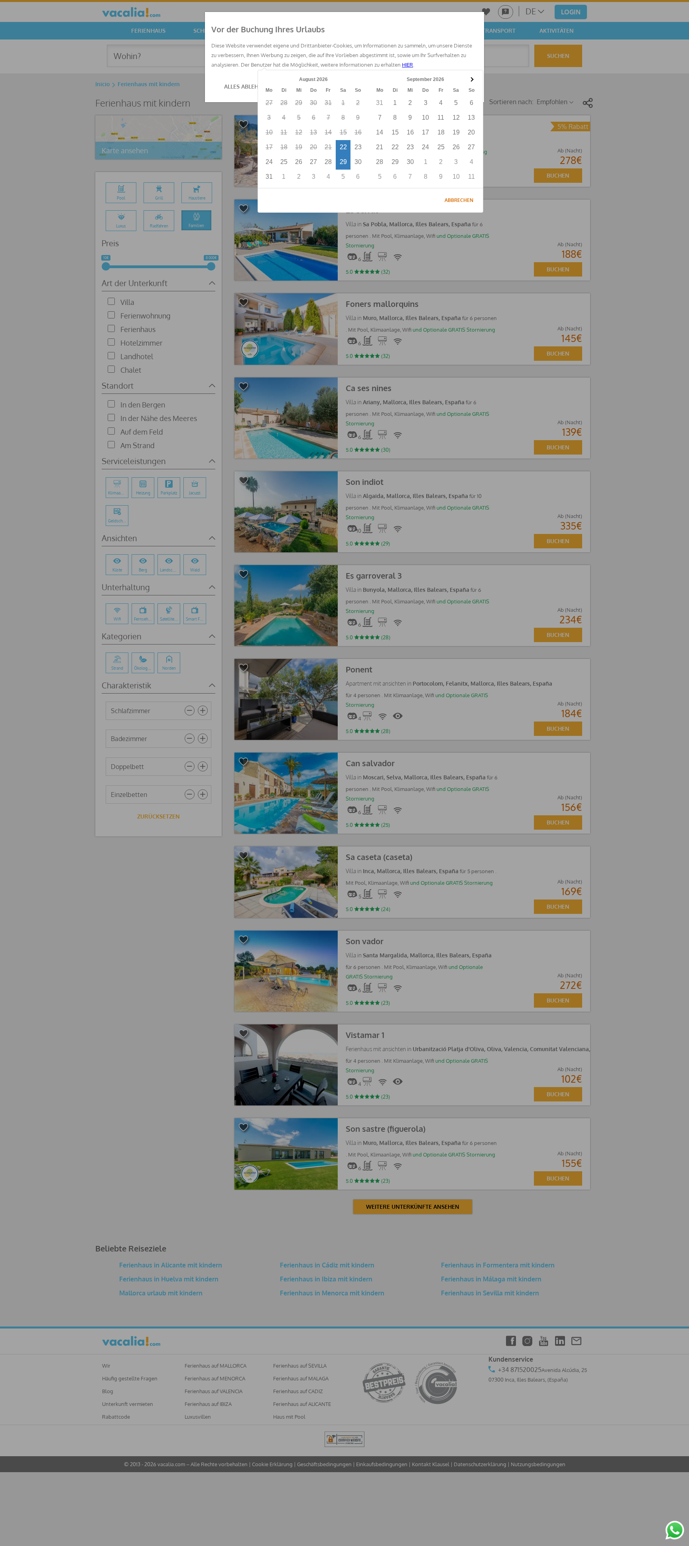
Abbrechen (459, 200)
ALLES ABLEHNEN (247, 86)
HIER (407, 64)
